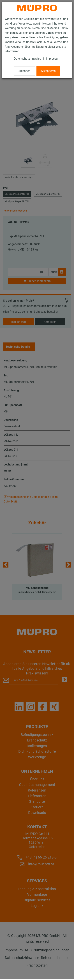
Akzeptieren (48, 71)
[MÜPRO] (37, 8)
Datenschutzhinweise (27, 58)
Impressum (53, 58)
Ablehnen (24, 71)
